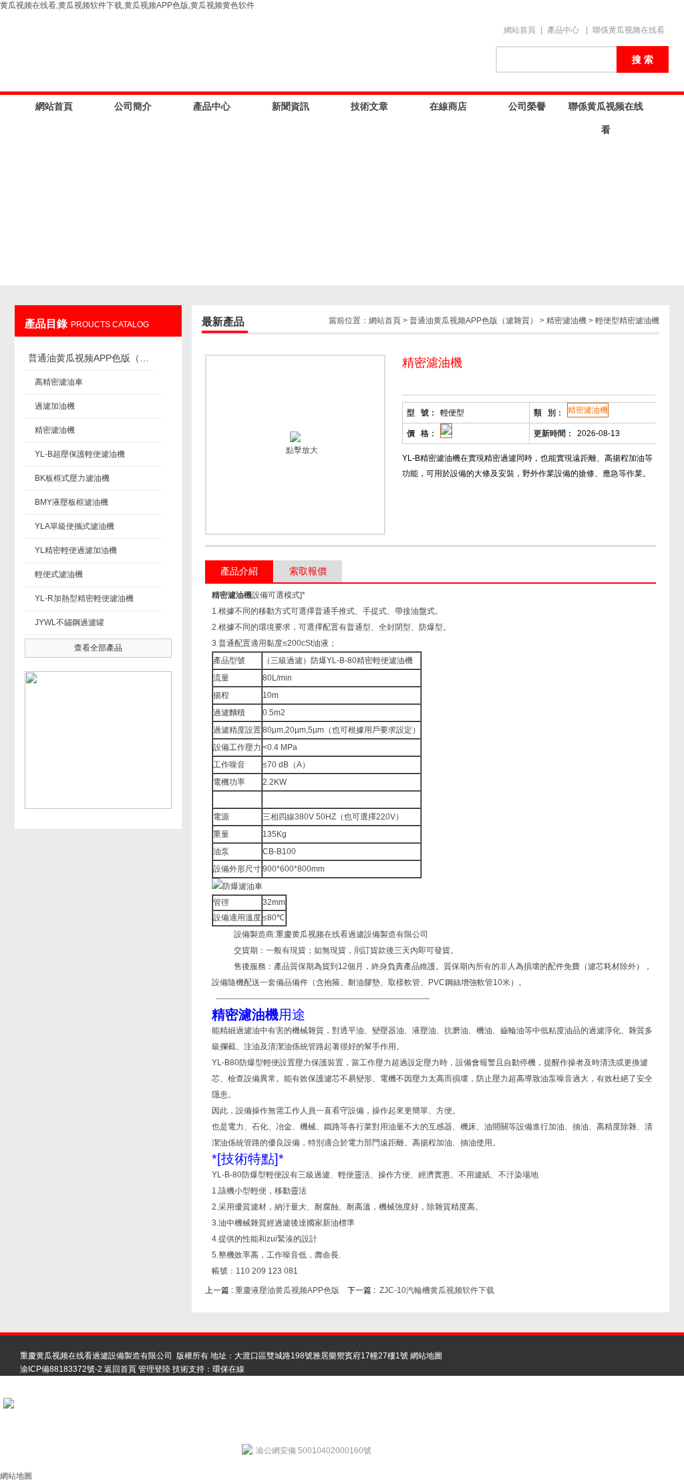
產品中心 (563, 30)
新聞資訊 (290, 106)
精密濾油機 (55, 430)
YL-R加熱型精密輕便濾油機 (84, 598)
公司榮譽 (527, 106)
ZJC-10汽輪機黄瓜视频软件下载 (436, 1290)
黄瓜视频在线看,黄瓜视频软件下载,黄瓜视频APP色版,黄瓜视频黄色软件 (127, 5)
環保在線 (228, 1369)
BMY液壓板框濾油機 (71, 502)
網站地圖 (426, 1355)
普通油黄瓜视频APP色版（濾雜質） (91, 358)
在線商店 (448, 106)
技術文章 (369, 106)
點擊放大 (301, 450)
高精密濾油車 (59, 382)
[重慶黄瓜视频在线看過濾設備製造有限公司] (248, 51)
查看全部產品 (98, 648)
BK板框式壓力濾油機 (72, 478)
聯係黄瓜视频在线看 (628, 30)
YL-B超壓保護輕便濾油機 (80, 454)
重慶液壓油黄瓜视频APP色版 (287, 1290)
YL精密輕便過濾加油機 (76, 550)
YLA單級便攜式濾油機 (74, 526)
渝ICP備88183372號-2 (61, 1369)
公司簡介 (133, 106)
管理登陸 (154, 1369)
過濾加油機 (55, 406)
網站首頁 (520, 30)
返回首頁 (120, 1369)
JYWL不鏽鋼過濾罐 (69, 622)
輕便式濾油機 (59, 574)
